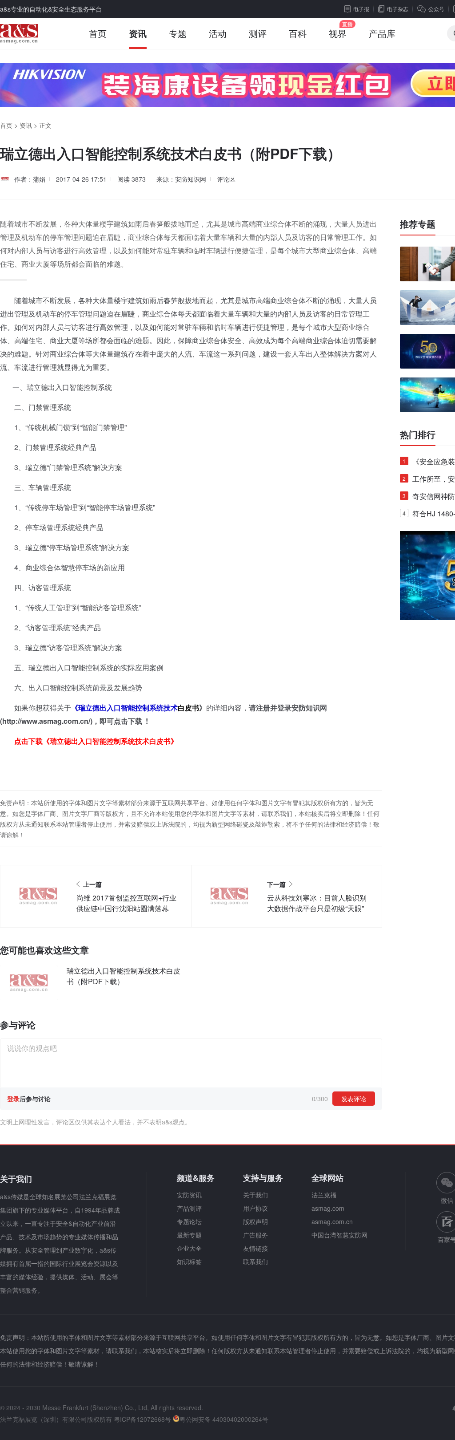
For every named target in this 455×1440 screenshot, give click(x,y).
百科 (298, 33)
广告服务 (255, 1234)
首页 (98, 33)
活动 (218, 33)
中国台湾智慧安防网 (339, 1234)
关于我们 (255, 1194)
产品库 (382, 33)
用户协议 (255, 1208)
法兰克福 (323, 1194)
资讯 (138, 33)
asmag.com (327, 1208)
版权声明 (255, 1221)
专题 (178, 33)
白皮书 (188, 707)
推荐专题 (417, 224)
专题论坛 (189, 1221)
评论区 (226, 178)
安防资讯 (189, 1194)
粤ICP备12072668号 (142, 1419)
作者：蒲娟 (29, 178)
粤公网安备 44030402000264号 (224, 1419)
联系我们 (255, 1261)
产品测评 (189, 1208)
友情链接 (255, 1248)
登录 (13, 1098)
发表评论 (353, 1098)
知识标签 (189, 1261)
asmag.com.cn (332, 1221)
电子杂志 (397, 8)
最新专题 (189, 1234)
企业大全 (189, 1248)
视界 (338, 33)
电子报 (361, 8)
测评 (258, 33)
